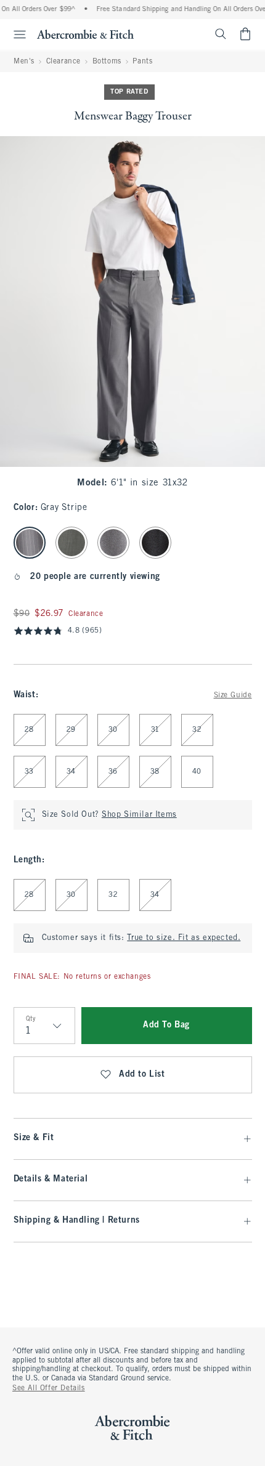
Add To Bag (166, 1025)
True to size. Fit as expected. (183, 938)
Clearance (63, 61)
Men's (24, 61)
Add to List (142, 1075)
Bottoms (106, 61)
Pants (142, 61)
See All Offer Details (48, 1388)
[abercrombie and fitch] (85, 34)
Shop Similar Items (139, 815)
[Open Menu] (15, 34)
